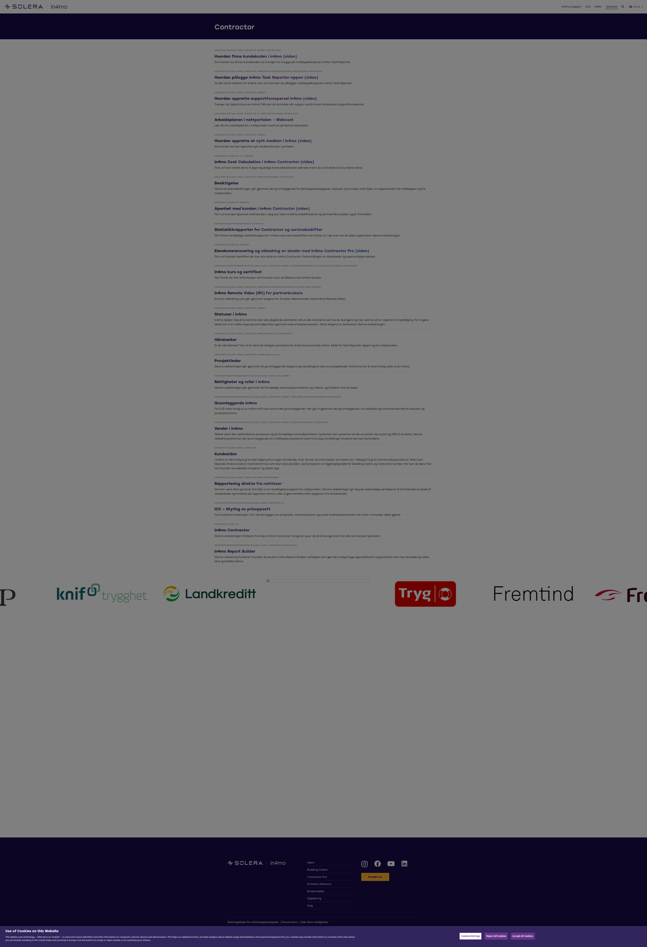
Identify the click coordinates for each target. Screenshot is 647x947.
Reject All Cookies (496, 936)
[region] (323, 936)
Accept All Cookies (523, 936)
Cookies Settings (470, 936)
